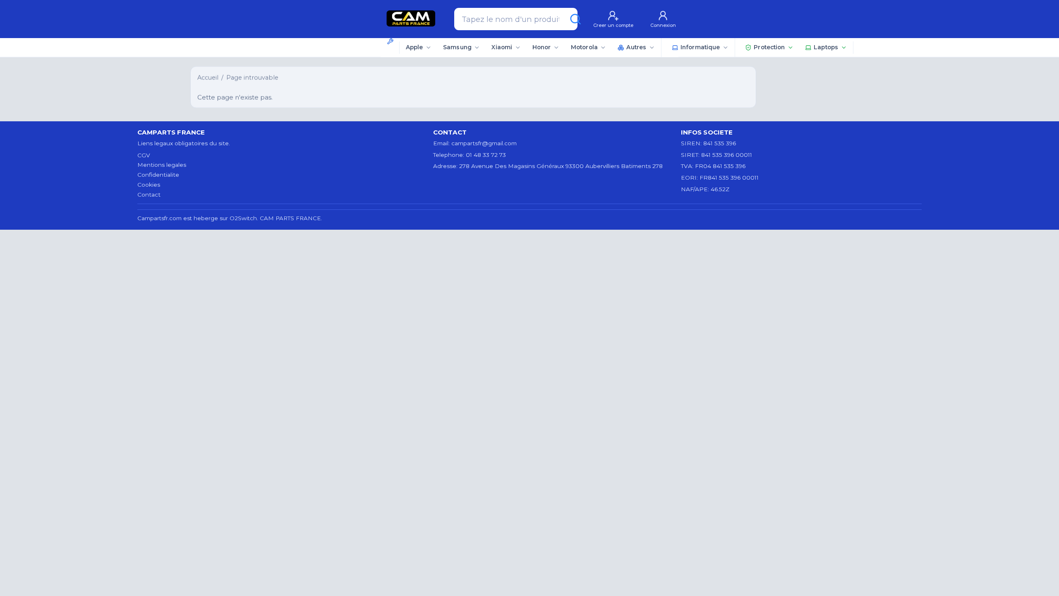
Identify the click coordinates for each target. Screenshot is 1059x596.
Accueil (207, 77)
